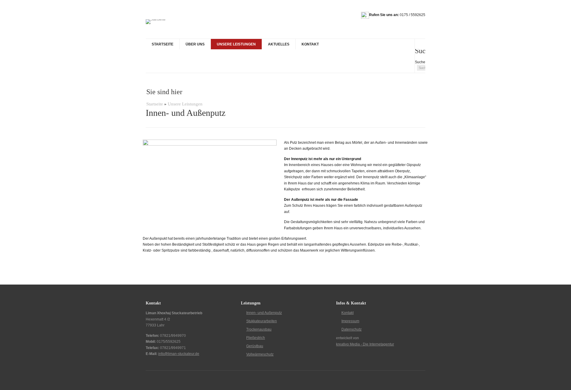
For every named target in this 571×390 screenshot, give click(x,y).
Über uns (195, 44)
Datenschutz (351, 329)
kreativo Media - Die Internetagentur (365, 344)
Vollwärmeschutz (260, 354)
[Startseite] (156, 21)
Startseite (162, 44)
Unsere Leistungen (236, 44)
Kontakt (310, 44)
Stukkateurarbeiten (261, 321)
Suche (420, 62)
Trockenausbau (259, 329)
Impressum (350, 321)
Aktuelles (278, 44)
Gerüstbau (254, 346)
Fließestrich (255, 338)
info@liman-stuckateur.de (178, 354)
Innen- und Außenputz (264, 313)
